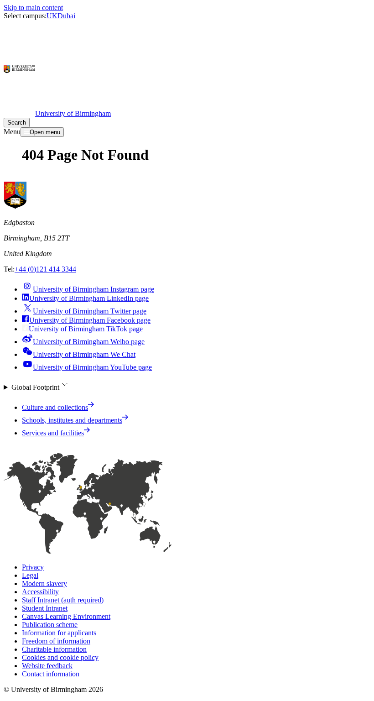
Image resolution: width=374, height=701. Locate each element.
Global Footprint (35, 387)
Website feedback (47, 666)
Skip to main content (33, 7)
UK (52, 16)
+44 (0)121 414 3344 (45, 269)
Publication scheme (50, 624)
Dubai (66, 16)
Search (16, 122)
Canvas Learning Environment (66, 616)
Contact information (50, 674)
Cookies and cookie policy (60, 657)
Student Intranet (45, 608)
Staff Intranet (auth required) (63, 600)
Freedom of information (56, 641)
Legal (30, 575)
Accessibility (40, 592)
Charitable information (54, 649)
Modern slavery (44, 583)
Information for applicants (59, 633)
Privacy (33, 567)
